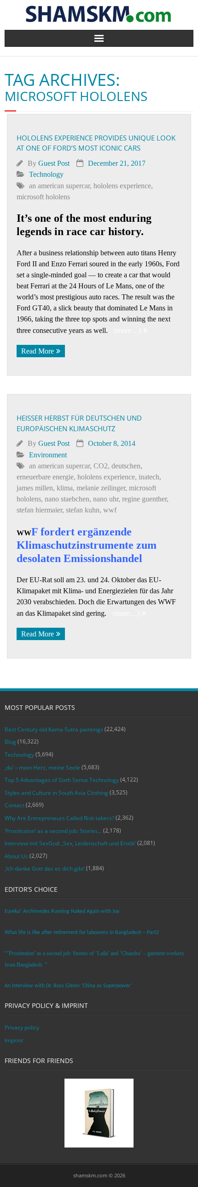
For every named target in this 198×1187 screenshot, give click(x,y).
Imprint (14, 1040)
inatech (149, 477)
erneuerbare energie (45, 477)
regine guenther (144, 499)
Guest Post (54, 163)
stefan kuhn (82, 510)
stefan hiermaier (39, 510)
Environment (48, 455)
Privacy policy (22, 1027)
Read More (37, 351)
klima (65, 488)
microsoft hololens (43, 197)
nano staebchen (67, 499)
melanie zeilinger (100, 488)
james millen (35, 488)
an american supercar (59, 186)
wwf (109, 510)
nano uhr (105, 499)
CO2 (100, 466)
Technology (46, 174)
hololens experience (122, 186)
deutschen (125, 466)
